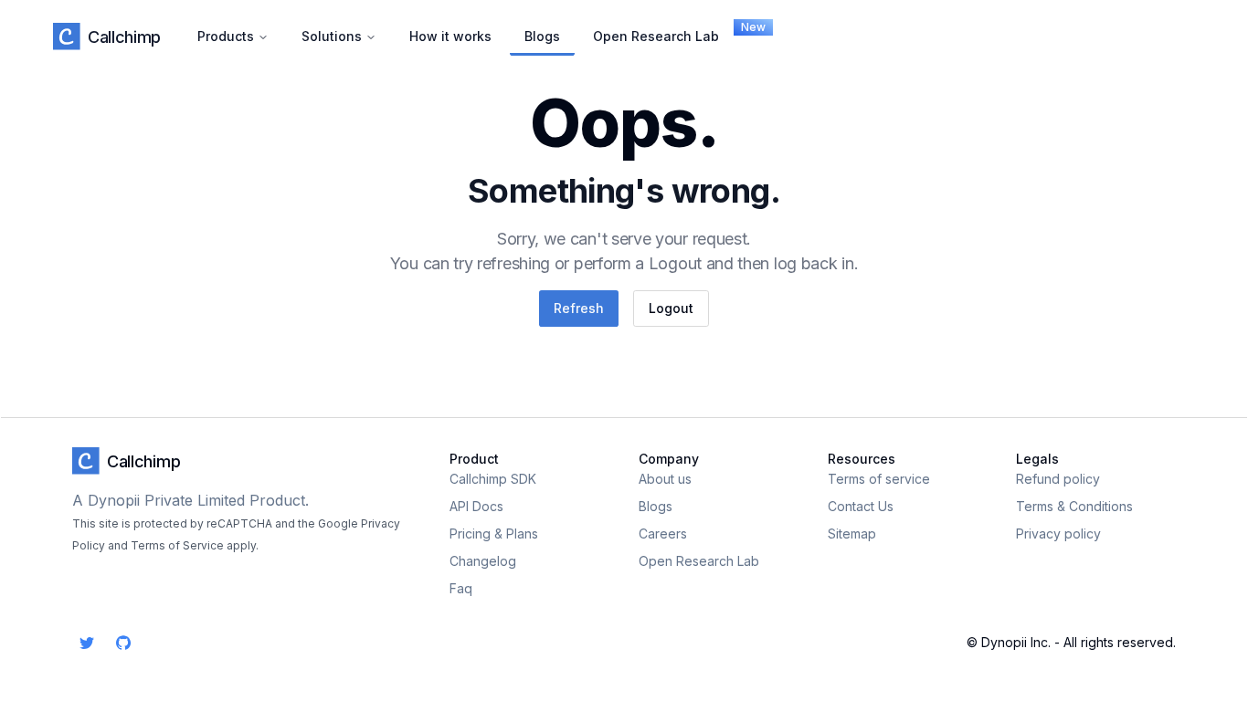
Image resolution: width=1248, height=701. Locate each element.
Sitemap (852, 533)
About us (665, 479)
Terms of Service (177, 545)
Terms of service (879, 479)
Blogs (542, 36)
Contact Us (861, 506)
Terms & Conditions (1074, 506)
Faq (460, 588)
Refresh (579, 308)
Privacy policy (1058, 533)
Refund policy (1058, 479)
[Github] (123, 642)
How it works (450, 36)
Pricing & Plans (493, 533)
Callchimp (124, 37)
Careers (663, 533)
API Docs (476, 506)
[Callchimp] (66, 36)
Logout (671, 308)
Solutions (331, 36)
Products (225, 36)
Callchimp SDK (492, 479)
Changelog (482, 561)
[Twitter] (86, 642)
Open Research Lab (663, 32)
